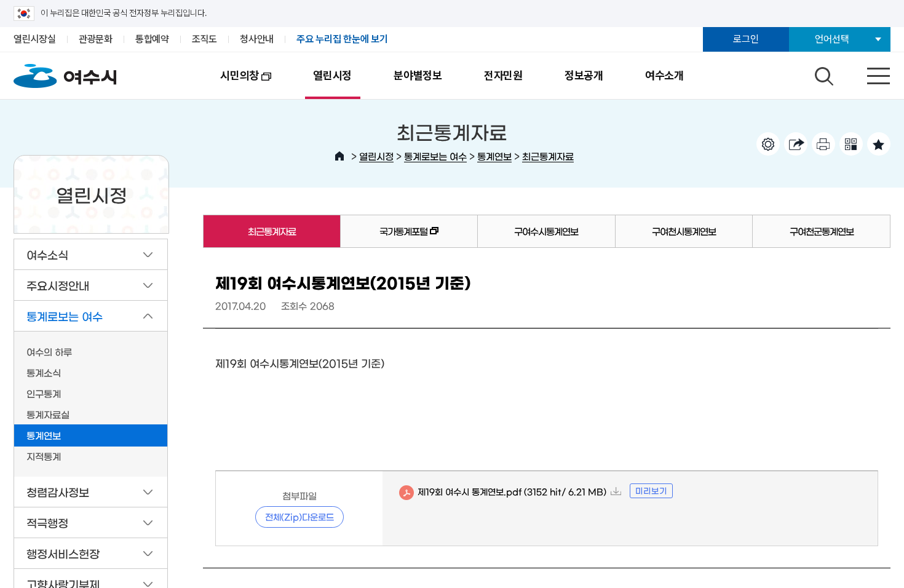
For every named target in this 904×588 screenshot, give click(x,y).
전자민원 (503, 75)
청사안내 (257, 39)
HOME (339, 156)
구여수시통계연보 (546, 231)
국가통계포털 (384, 236)
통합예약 (152, 39)
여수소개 (664, 75)
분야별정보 (418, 75)
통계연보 (494, 156)
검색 (822, 73)
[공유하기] (795, 144)
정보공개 (584, 75)
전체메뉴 (867, 73)
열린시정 (332, 75)
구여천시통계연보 (684, 231)
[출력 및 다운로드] (823, 144)
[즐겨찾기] (878, 144)
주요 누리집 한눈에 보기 (342, 39)
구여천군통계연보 (822, 231)
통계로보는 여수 (435, 156)
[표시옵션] (768, 144)
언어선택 (832, 39)
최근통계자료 (548, 156)
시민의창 (229, 84)
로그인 (745, 39)
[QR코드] (851, 144)
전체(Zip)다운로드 (299, 516)
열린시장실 (35, 39)
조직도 (204, 39)
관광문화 (96, 39)
